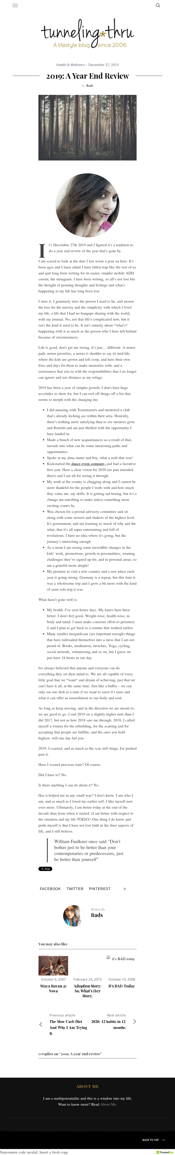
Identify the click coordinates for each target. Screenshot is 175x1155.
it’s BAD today (121, 986)
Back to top (151, 1140)
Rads (89, 85)
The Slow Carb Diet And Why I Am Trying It (68, 1024)
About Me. (108, 1104)
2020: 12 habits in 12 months (108, 1021)
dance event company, (88, 463)
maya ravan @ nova (53, 988)
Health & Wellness (70, 65)
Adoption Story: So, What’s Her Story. (87, 991)
